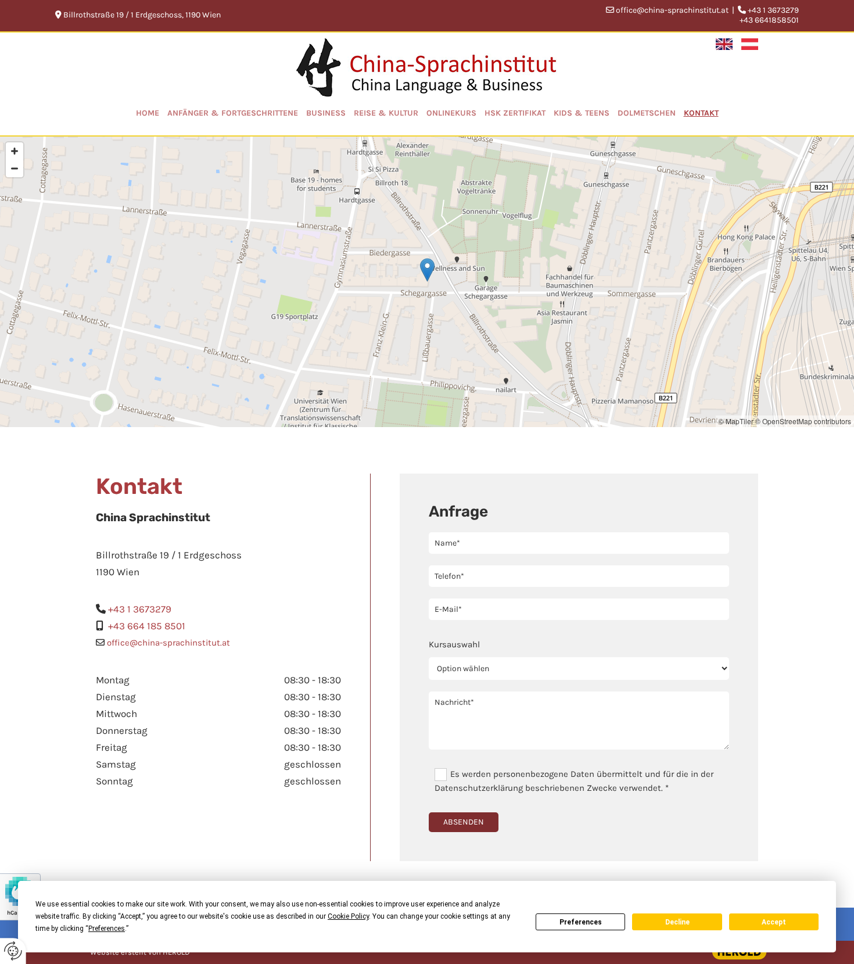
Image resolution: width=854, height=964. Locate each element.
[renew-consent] (13, 951)
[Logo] (427, 68)
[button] (427, 270)
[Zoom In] (14, 151)
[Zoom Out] (14, 168)
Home (147, 113)
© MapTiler (736, 421)
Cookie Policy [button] (348, 916)
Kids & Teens (581, 113)
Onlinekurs (451, 113)
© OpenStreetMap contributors (803, 421)
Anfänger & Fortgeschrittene (232, 113)
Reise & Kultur (386, 113)
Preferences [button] (106, 928)
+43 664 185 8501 (146, 626)
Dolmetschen (647, 113)
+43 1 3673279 (139, 609)
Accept (774, 922)
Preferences (580, 922)
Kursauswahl (454, 644)
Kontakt (701, 113)
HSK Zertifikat (515, 113)
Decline (677, 922)
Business (326, 113)
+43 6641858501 (769, 20)
